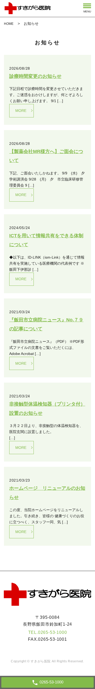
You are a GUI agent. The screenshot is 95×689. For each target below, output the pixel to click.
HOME (8, 24)
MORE (20, 110)
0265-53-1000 (52, 632)
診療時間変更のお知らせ (35, 76)
